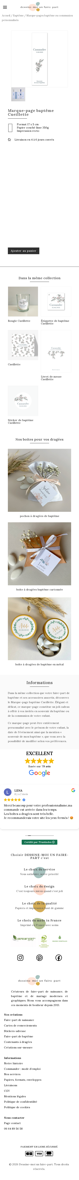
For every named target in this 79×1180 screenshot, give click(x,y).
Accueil (6, 15)
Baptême (18, 15)
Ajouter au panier (23, 250)
